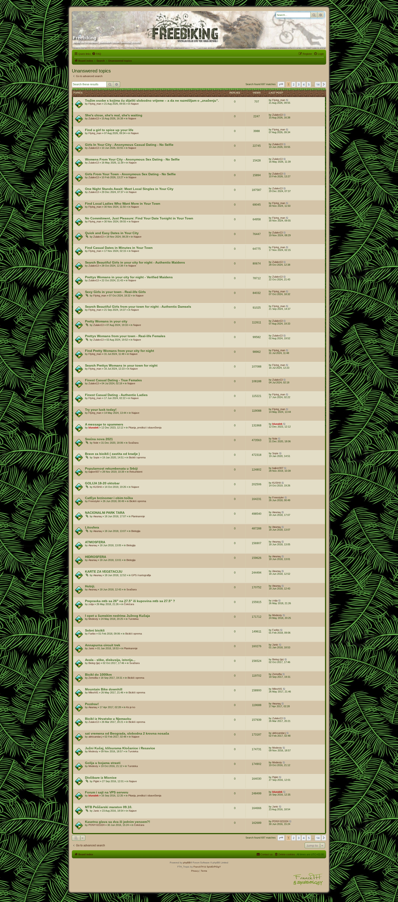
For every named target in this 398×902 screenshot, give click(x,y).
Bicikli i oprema (137, 457)
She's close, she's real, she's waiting (113, 115)
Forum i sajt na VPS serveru (106, 792)
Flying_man (94, 103)
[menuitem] (96, 54)
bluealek (93, 427)
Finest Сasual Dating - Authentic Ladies (116, 395)
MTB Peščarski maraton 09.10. (108, 807)
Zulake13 (93, 118)
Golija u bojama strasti (102, 763)
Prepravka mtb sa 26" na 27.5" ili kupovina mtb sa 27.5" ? (130, 601)
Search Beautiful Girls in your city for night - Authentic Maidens (135, 262)
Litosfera (92, 527)
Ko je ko (130, 707)
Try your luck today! (101, 409)
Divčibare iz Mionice (101, 777)
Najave (135, 103)
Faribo (92, 633)
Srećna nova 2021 (99, 439)
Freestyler (94, 501)
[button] (281, 84)
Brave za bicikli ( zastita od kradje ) (112, 454)
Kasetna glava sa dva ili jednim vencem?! (117, 822)
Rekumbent (135, 471)
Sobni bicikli (95, 630)
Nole (95, 442)
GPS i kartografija (141, 575)
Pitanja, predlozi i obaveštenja (145, 427)
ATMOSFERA (95, 542)
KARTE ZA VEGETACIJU (103, 571)
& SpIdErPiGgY (212, 866)
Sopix (96, 457)
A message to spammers (104, 424)
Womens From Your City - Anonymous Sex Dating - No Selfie (132, 159)
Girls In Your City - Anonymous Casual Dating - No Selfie (129, 145)
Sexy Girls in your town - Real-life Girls (115, 292)
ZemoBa (93, 677)
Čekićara (129, 604)
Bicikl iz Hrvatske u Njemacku (108, 719)
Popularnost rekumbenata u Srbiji (111, 468)
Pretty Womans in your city (106, 321)
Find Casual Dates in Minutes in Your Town (119, 248)
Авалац (97, 516)
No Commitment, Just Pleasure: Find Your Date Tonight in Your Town (139, 218)
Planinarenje (138, 516)
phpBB (186, 862)
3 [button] (298, 84)
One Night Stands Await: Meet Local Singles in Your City (129, 189)
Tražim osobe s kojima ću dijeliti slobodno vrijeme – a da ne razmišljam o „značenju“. (152, 100)
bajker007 (94, 471)
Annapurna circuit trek (102, 645)
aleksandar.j (95, 736)
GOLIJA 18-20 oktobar (102, 483)
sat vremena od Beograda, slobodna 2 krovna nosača (127, 733)
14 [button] (317, 84)
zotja (91, 604)
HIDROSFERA (95, 557)
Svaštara (133, 442)
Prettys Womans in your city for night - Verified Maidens (129, 277)
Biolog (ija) (94, 663)
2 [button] (293, 84)
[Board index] (117, 21)
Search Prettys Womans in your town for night (121, 365)
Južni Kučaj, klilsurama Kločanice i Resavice (120, 748)
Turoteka (133, 619)
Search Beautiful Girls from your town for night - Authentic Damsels (138, 306)
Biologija (135, 531)
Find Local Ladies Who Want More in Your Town (122, 203)
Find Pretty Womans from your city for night (119, 351)
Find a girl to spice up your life (109, 130)
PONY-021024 (96, 825)
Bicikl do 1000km (98, 674)
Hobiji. (90, 586)
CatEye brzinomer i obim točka (109, 498)
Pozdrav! (92, 704)
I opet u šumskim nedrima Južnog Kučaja (117, 616)
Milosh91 (93, 692)
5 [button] (309, 84)
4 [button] (303, 84)
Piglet (96, 781)
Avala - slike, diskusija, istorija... (110, 660)
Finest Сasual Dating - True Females (113, 380)
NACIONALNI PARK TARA (105, 512)
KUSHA (97, 486)
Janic (91, 648)
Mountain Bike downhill (103, 689)
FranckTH (198, 866)
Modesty (93, 619)
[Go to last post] (287, 100)
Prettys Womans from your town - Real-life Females (125, 336)
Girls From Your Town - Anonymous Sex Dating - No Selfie (130, 174)
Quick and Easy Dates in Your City (112, 233)
